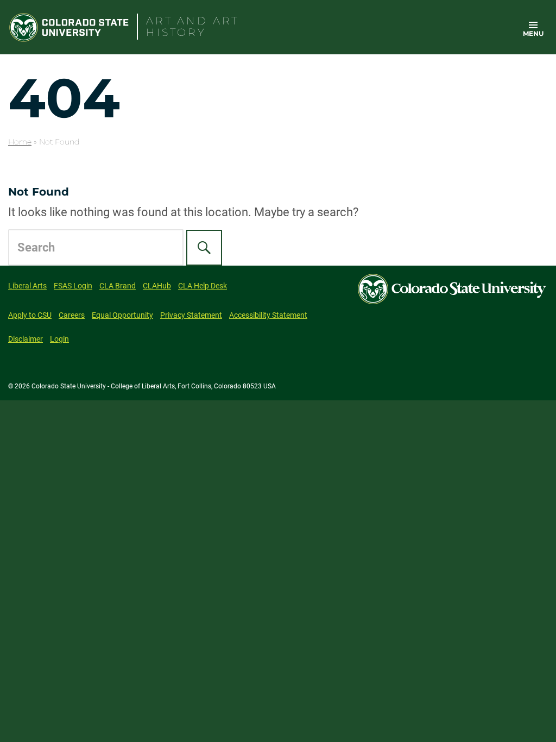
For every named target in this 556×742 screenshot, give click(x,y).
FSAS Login (73, 285)
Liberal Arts (27, 285)
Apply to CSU (30, 315)
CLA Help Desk (202, 285)
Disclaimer (25, 339)
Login (59, 339)
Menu (533, 33)
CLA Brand (117, 285)
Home (19, 142)
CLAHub (157, 285)
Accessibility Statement (268, 315)
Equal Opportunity (122, 315)
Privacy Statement (191, 315)
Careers (72, 315)
